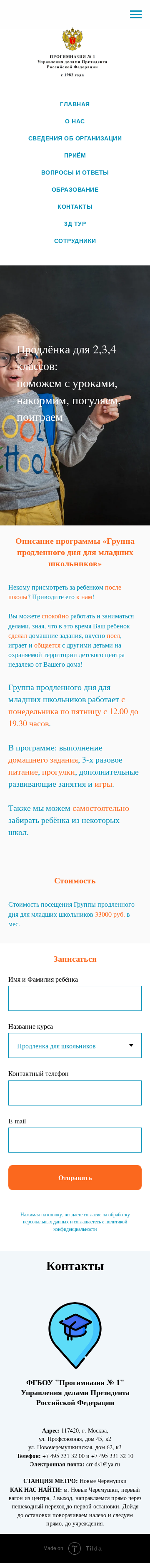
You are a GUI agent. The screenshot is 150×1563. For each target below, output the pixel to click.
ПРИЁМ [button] (75, 155)
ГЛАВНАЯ (75, 104)
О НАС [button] (75, 121)
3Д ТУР (75, 223)
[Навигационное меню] (136, 14)
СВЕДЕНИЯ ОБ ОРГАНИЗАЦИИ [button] (75, 138)
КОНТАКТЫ (75, 206)
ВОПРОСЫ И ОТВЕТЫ (75, 172)
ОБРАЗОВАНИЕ (75, 189)
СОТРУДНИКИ (75, 241)
